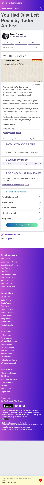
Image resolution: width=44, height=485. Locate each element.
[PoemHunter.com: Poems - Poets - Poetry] (11, 3)
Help (20, 412)
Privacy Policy (7, 417)
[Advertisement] (22, 463)
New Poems (5, 268)
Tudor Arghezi (16, 34)
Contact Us (13, 412)
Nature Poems (6, 315)
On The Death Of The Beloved (12, 401)
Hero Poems (6, 322)
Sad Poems (5, 306)
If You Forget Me (7, 382)
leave (18, 132)
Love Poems (6, 297)
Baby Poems (6, 300)
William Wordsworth (8, 363)
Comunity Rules (37, 415)
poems (12, 132)
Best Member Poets (8, 274)
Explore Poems (7, 281)
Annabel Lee (6, 389)
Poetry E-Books (7, 325)
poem (6, 132)
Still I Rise (5, 376)
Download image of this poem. (12, 139)
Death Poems (6, 303)
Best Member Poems (9, 262)
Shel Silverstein (7, 354)
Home (3, 8)
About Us (5, 410)
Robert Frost (5, 335)
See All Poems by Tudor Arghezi (22, 225)
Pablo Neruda (6, 344)
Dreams (4, 385)
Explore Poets (6, 284)
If (1, 395)
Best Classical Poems (9, 265)
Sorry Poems (6, 319)
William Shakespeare (9, 341)
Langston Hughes (8, 347)
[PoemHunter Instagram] (23, 406)
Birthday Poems (7, 309)
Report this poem (35, 139)
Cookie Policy (26, 410)
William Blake (6, 357)
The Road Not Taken (9, 379)
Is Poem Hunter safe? (23, 415)
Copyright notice (14, 410)
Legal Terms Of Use (20, 417)
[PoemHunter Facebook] (16, 406)
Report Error (27, 412)
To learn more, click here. (9, 482)
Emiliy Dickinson (7, 350)
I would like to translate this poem (15, 185)
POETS (12, 239)
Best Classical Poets (9, 277)
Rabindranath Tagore (9, 360)
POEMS (4, 239)
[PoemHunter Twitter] (20, 406)
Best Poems (5, 259)
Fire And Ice (5, 398)
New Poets (5, 271)
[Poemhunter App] (8, 406)
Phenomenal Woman (9, 373)
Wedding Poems (7, 312)
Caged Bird (5, 392)
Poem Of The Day (8, 287)
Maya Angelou (6, 338)
